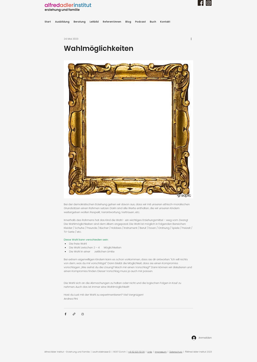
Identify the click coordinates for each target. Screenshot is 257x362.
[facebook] (201, 3)
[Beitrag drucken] (82, 314)
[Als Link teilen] (74, 314)
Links (149, 351)
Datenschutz (175, 351)
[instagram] (209, 3)
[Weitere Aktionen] (191, 39)
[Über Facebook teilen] (65, 314)
